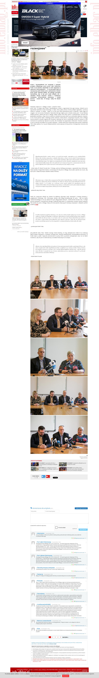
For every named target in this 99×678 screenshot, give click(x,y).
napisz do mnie (84, 458)
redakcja (44, 669)
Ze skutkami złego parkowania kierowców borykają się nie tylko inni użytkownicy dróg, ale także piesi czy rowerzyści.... (20, 60)
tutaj (36, 204)
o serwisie (35, 669)
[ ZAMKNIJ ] (49, 3)
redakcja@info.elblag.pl (22, 669)
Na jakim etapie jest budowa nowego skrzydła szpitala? (19, 114)
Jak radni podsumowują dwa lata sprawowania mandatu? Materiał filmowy (20, 148)
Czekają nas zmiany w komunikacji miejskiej (20, 120)
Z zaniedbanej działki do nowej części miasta (19, 151)
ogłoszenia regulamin (76, 669)
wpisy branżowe (62, 669)
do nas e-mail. (53, 644)
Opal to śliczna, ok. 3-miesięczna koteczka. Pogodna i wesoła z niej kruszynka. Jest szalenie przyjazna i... (19, 219)
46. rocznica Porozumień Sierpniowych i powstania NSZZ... (20, 70)
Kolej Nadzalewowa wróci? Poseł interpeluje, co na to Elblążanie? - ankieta (20, 144)
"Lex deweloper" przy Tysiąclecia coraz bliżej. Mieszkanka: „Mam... (20, 112)
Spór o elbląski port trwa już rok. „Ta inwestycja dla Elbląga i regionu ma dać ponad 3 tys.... (48, 469)
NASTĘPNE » (65, 637)
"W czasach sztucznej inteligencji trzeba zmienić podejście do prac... (19, 131)
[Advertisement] (75, 95)
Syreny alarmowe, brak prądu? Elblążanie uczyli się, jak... (19, 74)
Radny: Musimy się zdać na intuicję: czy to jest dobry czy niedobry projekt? (18, 154)
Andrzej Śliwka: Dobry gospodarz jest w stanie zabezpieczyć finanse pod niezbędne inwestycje (75, 469)
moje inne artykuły (84, 456)
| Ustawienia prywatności (85, 670)
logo (40, 669)
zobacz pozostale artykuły (22, 231)
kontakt (30, 669)
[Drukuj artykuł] (76, 52)
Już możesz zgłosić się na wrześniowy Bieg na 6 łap (20, 224)
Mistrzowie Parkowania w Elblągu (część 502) (20, 46)
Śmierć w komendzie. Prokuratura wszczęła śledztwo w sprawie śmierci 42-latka (20, 108)
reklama (69, 669)
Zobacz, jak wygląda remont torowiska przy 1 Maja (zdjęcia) (19, 117)
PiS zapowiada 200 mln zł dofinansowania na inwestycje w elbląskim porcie (48, 464)
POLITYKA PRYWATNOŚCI (52, 669)
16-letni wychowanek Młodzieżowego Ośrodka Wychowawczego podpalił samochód (19, 95)
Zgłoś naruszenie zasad (80, 538)
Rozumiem (65, 676)
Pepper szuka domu (17, 227)
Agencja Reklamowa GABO (82, 671)
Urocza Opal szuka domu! (19, 209)
